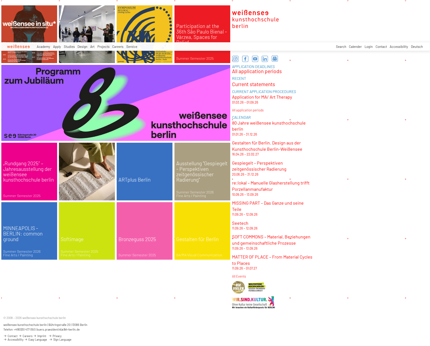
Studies (69, 47)
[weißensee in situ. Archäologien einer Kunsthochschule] (29, 34)
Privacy (57, 336)
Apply (57, 47)
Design (82, 47)
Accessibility (399, 47)
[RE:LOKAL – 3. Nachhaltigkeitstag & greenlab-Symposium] (145, 34)
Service (131, 47)
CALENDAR (241, 117)
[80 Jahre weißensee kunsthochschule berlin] (115, 103)
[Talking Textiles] (87, 171)
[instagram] (235, 59)
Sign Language (62, 339)
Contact (381, 47)
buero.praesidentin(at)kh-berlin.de (58, 329)
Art (92, 47)
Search (341, 47)
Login (369, 47)
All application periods (257, 71)
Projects (103, 47)
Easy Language (37, 339)
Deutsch (417, 47)
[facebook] (245, 59)
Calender (355, 47)
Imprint (41, 336)
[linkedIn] (264, 59)
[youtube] (255, 59)
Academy (43, 47)
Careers (117, 47)
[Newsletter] (274, 59)
